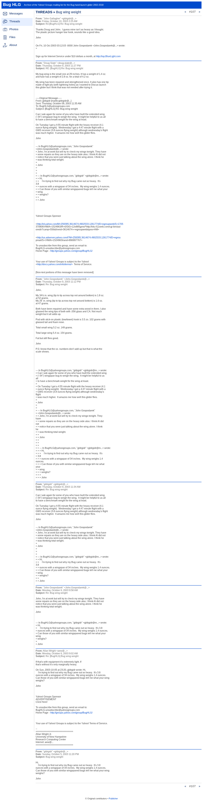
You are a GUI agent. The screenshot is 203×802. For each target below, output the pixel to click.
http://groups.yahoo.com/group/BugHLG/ (71, 251)
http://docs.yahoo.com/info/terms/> (55, 264)
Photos (13, 29)
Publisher (113, 798)
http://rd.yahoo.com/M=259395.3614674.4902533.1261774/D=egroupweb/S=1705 (80, 224)
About (13, 45)
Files (12, 37)
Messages (16, 13)
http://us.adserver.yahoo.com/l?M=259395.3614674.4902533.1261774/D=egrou (79, 237)
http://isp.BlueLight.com (108, 56)
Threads (14, 21)
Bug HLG (12, 4)
